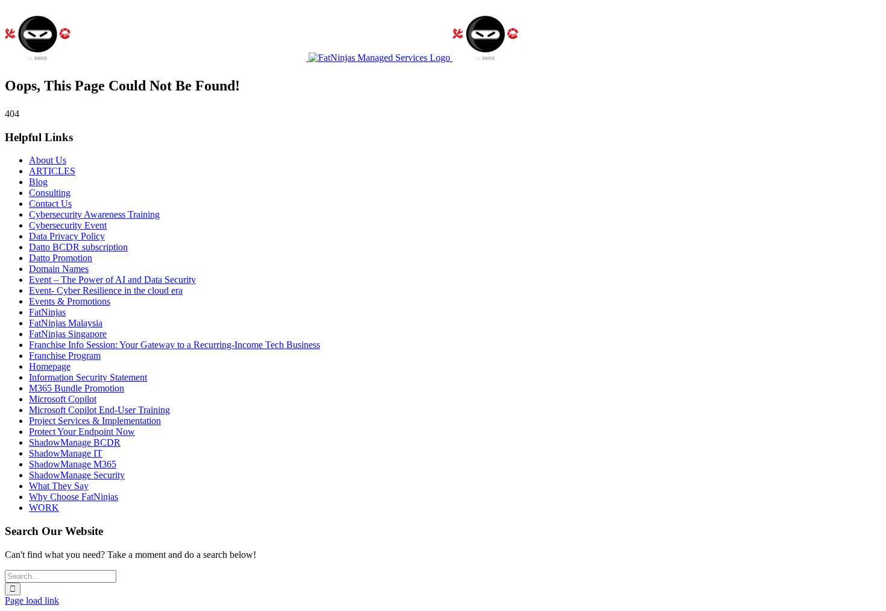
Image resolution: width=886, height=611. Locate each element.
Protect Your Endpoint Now (82, 431)
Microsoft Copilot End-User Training (99, 410)
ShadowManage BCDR (75, 442)
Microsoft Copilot (62, 399)
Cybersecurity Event (68, 225)
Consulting (50, 193)
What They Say (59, 486)
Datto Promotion (60, 258)
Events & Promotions (69, 301)
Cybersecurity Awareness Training (94, 214)
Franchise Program (65, 355)
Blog (38, 182)
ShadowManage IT (65, 453)
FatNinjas (47, 312)
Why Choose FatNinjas (73, 497)
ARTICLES (52, 171)
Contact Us (50, 203)
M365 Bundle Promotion (76, 388)
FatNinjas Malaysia (65, 323)
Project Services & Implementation (95, 421)
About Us (47, 160)
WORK (44, 507)
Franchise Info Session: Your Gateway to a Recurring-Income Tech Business (174, 345)
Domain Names (59, 269)
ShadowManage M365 (72, 464)
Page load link (32, 600)
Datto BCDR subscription (78, 247)
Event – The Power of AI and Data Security (112, 279)
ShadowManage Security (77, 475)
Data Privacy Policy (67, 236)
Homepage (50, 366)
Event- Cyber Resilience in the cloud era (106, 290)
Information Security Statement (88, 377)
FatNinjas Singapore (68, 334)
